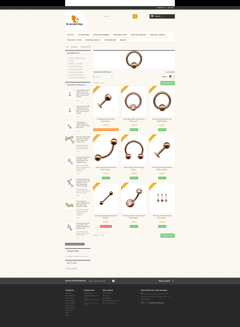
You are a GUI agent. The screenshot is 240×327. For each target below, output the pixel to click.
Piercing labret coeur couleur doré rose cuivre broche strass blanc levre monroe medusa (83, 93)
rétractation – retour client (75, 63)
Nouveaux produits (76, 85)
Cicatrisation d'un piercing (75, 66)
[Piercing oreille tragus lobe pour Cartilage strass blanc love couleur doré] (70, 140)
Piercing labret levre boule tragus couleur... (162, 168)
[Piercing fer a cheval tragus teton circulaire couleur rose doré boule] (134, 150)
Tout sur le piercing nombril (75, 75)
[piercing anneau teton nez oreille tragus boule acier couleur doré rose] (162, 101)
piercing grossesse (71, 268)
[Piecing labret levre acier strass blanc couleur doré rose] (106, 101)
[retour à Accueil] (67, 47)
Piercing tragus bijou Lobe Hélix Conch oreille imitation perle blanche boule (83, 225)
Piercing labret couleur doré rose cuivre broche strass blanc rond (83, 124)
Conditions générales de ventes (77, 58)
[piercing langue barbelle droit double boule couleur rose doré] (106, 198)
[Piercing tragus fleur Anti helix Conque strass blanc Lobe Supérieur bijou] (70, 161)
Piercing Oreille (93, 40)
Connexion (171, 7)
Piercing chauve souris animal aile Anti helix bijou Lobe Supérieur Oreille (83, 203)
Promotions (73, 251)
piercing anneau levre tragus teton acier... (134, 120)
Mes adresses (107, 298)
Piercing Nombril (101, 35)
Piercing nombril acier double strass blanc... (134, 217)
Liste (174, 78)
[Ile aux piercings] (82, 20)
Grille (170, 78)
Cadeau (67, 315)
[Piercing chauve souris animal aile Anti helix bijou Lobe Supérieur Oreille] (70, 205)
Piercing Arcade (138, 35)
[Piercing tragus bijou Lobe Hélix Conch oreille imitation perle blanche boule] (70, 227)
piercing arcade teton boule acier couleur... (106, 168)
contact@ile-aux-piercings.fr (156, 303)
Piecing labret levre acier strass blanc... (106, 120)
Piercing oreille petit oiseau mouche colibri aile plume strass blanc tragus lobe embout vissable (83, 182)
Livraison (71, 61)
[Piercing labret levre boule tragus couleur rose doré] (162, 150)
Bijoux (123, 40)
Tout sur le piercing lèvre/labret (76, 77)
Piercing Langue (157, 35)
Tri (94, 76)
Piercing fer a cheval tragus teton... (134, 168)
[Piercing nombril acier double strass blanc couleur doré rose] (134, 198)
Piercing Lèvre (120, 35)
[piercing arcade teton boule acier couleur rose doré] (106, 150)
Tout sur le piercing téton (75, 69)
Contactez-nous (161, 7)
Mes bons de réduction (109, 303)
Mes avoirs (106, 295)
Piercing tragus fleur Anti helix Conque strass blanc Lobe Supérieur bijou (82, 159)
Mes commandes (107, 293)
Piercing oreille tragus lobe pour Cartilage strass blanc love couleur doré (83, 139)
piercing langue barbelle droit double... (106, 217)
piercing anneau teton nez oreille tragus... (162, 120)
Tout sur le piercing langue (75, 72)
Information (73, 53)
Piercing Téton (74, 40)
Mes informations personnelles (112, 300)
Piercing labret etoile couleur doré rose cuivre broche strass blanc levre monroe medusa (83, 109)
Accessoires (83, 35)
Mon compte (108, 290)
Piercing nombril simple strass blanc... (162, 217)
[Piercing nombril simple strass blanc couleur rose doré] (162, 198)
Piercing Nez (110, 40)
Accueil (70, 35)
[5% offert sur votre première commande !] (120, 3)
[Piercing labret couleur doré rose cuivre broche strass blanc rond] (70, 126)
